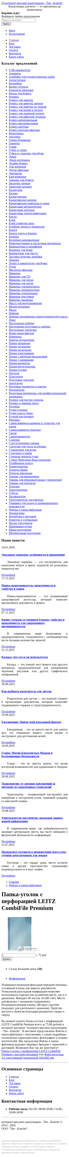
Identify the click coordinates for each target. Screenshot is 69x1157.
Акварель (15, 73)
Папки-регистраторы (22, 366)
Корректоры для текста (23, 253)
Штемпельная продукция (24, 533)
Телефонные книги (21, 463)
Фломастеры (16, 513)
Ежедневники (17, 176)
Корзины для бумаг (21, 249)
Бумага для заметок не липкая (27, 106)
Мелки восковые (19, 306)
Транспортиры (18, 489)
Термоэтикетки (18, 466)
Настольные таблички (23, 329)
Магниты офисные (21, 269)
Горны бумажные (20, 140)
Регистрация (17, 33)
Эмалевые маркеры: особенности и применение (33, 554)
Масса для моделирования (25, 303)
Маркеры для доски (21, 279)
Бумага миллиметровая (23, 123)
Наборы (14, 313)
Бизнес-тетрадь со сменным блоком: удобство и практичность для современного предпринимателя (32, 623)
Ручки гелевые (18, 409)
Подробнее (8, 574)
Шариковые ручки (20, 526)
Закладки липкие (19, 183)
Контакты (15, 53)
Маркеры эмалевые (21, 299)
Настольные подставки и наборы (29, 326)
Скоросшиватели (19, 436)
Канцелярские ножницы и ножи (29, 203)
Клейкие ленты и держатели (27, 226)
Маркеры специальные (23, 293)
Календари (15, 190)
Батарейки (15, 83)
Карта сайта (16, 56)
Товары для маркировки (24, 476)
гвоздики (14, 136)
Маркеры (14, 273)
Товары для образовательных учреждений (35, 479)
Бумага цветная (18, 126)
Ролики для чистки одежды (26, 399)
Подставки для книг (21, 379)
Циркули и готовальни (23, 519)
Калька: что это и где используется (24, 657)
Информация (17, 978)
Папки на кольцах (20, 349)
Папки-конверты (19, 363)
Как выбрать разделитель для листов (26, 691)
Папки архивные (19, 343)
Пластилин (16, 376)
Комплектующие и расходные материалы (35, 243)
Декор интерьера (19, 160)
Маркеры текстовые (21, 296)
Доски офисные (19, 170)
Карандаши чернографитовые (27, 213)
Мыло (12, 309)
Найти (6, 24)
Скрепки (14, 439)
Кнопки (14, 236)
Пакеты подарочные (21, 339)
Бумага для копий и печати (26, 110)
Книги (13, 230)
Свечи (13, 433)
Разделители (16, 389)
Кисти (13, 216)
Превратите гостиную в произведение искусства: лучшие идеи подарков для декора (33, 853)
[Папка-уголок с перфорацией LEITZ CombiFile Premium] (19, 951)
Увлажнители (17, 496)
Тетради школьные (20, 473)
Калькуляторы (18, 196)
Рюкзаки (14, 419)
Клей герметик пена (21, 223)
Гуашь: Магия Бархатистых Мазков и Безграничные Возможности (26, 754)
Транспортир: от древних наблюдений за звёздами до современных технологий (28, 785)
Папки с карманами (21, 359)
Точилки (14, 486)
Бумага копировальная (23, 120)
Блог (12, 43)
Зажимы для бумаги (21, 180)
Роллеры (14, 406)
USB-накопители (19, 70)
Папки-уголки (18, 369)
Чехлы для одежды (20, 523)
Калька (13, 193)
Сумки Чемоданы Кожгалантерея (30, 459)
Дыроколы (15, 173)
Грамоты (14, 143)
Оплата (13, 50)
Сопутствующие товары (24, 443)
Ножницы (15, 336)
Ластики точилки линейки (25, 256)
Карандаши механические (25, 206)
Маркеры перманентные (24, 289)
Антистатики (17, 80)
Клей (12, 220)
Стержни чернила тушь (23, 456)
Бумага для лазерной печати (26, 113)
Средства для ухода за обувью (27, 446)
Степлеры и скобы (20, 453)
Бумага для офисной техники (27, 116)
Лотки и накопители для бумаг (28, 263)
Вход (12, 30)
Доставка (14, 46)
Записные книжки (20, 186)
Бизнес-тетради (18, 86)
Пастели (14, 373)
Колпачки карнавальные (24, 240)
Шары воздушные (20, 529)
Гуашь (13, 146)
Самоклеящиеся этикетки (25, 429)
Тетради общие (18, 469)
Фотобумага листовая (22, 516)
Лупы (12, 266)
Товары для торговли (22, 483)
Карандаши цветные (22, 210)
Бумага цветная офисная (24, 130)
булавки (14, 96)
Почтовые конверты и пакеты (27, 386)
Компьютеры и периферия (25, 246)
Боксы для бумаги (20, 93)
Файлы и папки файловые (25, 509)
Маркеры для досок (21, 283)
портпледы (16, 383)
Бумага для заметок (21, 100)
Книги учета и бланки (23, 233)
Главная (14, 40)
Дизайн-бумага (18, 163)
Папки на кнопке (20, 346)
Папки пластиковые (21, 353)
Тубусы (13, 493)
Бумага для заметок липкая (26, 103)
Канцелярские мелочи (23, 200)
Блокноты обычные (21, 90)
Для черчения (17, 166)
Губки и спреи (18, 150)
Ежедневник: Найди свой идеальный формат (31, 722)
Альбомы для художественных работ (32, 76)
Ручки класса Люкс (21, 413)
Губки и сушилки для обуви (26, 153)
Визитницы (16, 133)
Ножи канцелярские (21, 333)
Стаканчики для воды (22, 449)
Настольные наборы (21, 323)
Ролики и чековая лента (24, 403)
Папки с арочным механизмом (28, 356)
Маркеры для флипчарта (24, 286)
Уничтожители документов (26, 499)
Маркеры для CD (19, 276)
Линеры (14, 259)
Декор (12, 156)
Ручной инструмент (21, 416)
